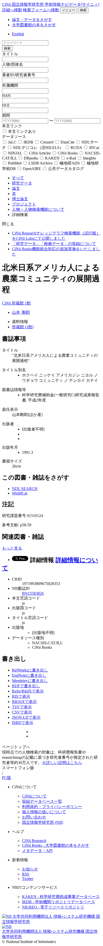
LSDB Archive (41, 163)
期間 (6, 115)
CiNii (7, 303)
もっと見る (12, 548)
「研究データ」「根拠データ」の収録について (54, 244)
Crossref (46, 142)
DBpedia (31, 158)
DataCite (68, 142)
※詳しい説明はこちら (62, 762)
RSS (25, 874)
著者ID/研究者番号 (18, 75)
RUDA (76, 148)
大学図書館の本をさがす (34, 25)
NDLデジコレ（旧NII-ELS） (38, 148)
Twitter (27, 878)
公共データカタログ (65, 168)
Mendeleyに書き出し (30, 680)
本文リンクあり (21, 131)
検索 (83, 10)
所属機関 (10, 85)
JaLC (12, 142)
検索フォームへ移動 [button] (41, 10)
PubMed (14, 163)
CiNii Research (34, 840)
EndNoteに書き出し (29, 675)
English (18, 34)
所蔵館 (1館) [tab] (23, 327)
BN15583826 (33, 593)
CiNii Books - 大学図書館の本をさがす (55, 845)
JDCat (93, 148)
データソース (14, 136)
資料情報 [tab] (20, 322)
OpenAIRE (32, 168)
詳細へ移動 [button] (12, 10)
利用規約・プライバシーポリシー (52, 806)
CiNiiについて (34, 796)
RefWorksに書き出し (30, 670)
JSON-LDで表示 (26, 717)
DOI (5, 105)
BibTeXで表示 (24, 702)
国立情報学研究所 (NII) (42, 822)
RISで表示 (21, 696)
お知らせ (30, 869)
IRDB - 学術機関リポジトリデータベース (58, 902)
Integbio (89, 158)
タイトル (10, 54)
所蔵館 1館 (21, 303)
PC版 (6, 778)
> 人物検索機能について (42, 209)
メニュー (68, 10)
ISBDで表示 (22, 722)
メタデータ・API (37, 850)
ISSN (6, 96)
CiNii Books (68, 153)
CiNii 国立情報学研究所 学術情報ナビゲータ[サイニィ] (50, 4)
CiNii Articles (40, 153)
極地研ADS (69, 163)
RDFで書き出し (26, 686)
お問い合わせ (34, 817)
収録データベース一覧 (42, 801)
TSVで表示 (22, 707)
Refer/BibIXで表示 (28, 691)
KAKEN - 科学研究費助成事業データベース (61, 896)
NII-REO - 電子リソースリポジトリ (53, 907)
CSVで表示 (22, 712)
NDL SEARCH (25, 488)
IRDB (28, 142)
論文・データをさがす (32, 20)
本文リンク (12, 126)
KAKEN (52, 158)
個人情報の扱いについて (44, 812)
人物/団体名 (12, 64)
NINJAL (15, 153)
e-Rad (71, 158)
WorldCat (19, 493)
